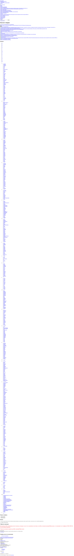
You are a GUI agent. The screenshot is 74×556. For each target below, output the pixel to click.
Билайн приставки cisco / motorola (7, 495)
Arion (4, 88)
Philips (4, 348)
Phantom (4, 347)
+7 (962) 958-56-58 (2, 2)
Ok (3, 327)
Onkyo (4, 332)
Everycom (4, 186)
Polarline (4, 351)
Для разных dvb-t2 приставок (7, 499)
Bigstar (4, 112)
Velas (4, 456)
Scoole (4, 394)
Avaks (4, 96)
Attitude (4, 93)
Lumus (4, 289)
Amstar (4, 83)
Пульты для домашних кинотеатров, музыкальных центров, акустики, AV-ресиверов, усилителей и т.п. (14, 8)
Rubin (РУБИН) (5, 380)
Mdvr (4, 297)
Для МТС (4, 497)
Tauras (4, 427)
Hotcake (4, 236)
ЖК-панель (24, 25)
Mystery (4, 308)
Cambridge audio (5, 122)
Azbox (4, 99)
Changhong (4, 129)
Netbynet (4, 317)
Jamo (4, 257)
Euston (4, 185)
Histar (4, 231)
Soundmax (4, 414)
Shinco (4, 399)
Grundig (4, 217)
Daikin (4, 143)
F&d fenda (4, 190)
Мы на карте (2, 0)
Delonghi (4, 147)
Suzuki (4, 423)
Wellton (4, 473)
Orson (4, 340)
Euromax (4, 182)
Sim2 (4, 404)
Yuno (4, 487)
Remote (4, 368)
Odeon (4, 326)
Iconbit (4, 243)
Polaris (4, 350)
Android (4, 84)
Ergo (4, 180)
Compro (4, 133)
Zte (3, 493)
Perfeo (4, 346)
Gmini (4, 210)
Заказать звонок (7, 2)
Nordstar (4, 322)
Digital (4, 153)
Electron (4, 171)
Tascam (4, 426)
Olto (3, 329)
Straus (4, 418)
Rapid (4, 362)
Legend (4, 282)
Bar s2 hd (4, 104)
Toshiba (4, 440)
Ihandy (4, 246)
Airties (4, 74)
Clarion (4, 132)
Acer (4, 66)
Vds (3, 454)
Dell (3, 146)
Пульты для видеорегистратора (4, 12)
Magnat (4, 291)
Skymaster (4, 407)
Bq (3, 117)
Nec (3, 313)
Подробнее (1, 540)
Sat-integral (4, 388)
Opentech (4, 335)
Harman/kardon (5, 221)
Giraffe (4, 207)
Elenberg (4, 173)
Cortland (4, 135)
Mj (3, 306)
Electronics (4, 172)
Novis (4, 324)
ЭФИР (4, 511)
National (4, 312)
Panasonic (4, 343)
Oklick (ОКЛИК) (5, 328)
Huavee (4, 238)
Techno (4, 430)
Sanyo (4, 387)
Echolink (4, 163)
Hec (3, 225)
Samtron (4, 385)
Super (4, 421)
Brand (4, 118)
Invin (4, 252)
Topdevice (4, 439)
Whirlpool (4, 477)
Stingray (4, 417)
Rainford (4, 361)
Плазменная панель (28, 25)
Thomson (4, 436)
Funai (4, 198)
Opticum (4, 336)
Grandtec (4, 215)
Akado (4, 76)
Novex (4, 323)
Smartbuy (4, 411)
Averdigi (4, 97)
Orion (4, 339)
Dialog (4, 152)
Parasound (4, 345)
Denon (4, 149)
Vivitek (4, 468)
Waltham (4, 471)
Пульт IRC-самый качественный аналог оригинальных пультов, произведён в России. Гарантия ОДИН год (14, 14)
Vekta (4, 455)
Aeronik (4, 70)
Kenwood (4, 266)
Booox (4, 116)
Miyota (4, 305)
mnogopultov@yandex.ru (3, 1)
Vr (3, 469)
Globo (4, 209)
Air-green (4, 73)
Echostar (4, 164)
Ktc (3, 276)
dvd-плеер (6, 29)
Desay (4, 150)
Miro (4, 303)
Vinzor (4, 464)
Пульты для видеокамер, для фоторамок (5, 10)
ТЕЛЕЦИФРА (5, 507)
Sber (3, 390)
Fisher (4, 194)
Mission (4, 304)
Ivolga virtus (4, 254)
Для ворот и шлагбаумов (6, 498)
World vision (5, 480)
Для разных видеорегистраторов (7, 500)
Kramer (4, 274)
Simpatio (4, 405)
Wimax (4, 478)
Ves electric (4, 460)
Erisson (4, 181)
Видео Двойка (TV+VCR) (10, 25)
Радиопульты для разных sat (7, 505)
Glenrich (4, 208)
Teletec (4, 433)
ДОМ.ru (4, 496)
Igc (3, 245)
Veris (4, 458)
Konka (4, 272)
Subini (4, 420)
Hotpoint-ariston (5, 237)
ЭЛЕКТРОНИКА (5, 510)
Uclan (4, 448)
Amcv (4, 81)
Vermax (4, 459)
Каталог (4, 20)
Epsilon (4, 179)
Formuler (4, 195)
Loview (4, 287)
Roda (4, 373)
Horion (4, 235)
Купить (4, 540)
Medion (4, 298)
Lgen (4, 285)
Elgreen (4, 174)
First (3, 193)
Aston (4, 90)
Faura (4, 191)
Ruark (4, 379)
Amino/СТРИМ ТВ (5, 82)
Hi (3, 227)
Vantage (4, 452)
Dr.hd (4, 158)
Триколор (4, 508)
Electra (4, 170)
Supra (4, 422)
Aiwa (4, 75)
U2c (3, 447)
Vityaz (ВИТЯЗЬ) (5, 467)
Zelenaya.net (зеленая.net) (6, 491)
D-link (4, 140)
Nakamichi (4, 310)
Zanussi (4, 490)
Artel (4, 89)
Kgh (3, 267)
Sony (4, 413)
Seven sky (4, 397)
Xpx (3, 483)
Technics (4, 429)
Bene (4, 109)
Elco (4, 168)
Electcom (4, 169)
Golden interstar (5, 211)
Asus (4, 91)
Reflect (4, 367)
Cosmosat (4, 136)
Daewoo (4, 141)
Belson (4, 108)
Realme (4, 364)
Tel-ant (4, 432)
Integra (4, 249)
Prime (4, 356)
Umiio (4, 449)
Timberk (4, 437)
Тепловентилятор (2, 33)
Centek (4, 127)
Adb (3, 68)
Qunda (4, 360)
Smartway (4, 412)
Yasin (4, 486)
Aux (3, 95)
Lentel (4, 283)
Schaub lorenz (5, 392)
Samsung (4, 384)
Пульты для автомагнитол (3, 7)
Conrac (4, 134)
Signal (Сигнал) (5, 403)
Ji (3, 261)
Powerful (4, 352)
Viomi (4, 465)
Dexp (4, 151)
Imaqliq (4, 247)
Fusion (4, 199)
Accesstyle (4, 65)
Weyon (4, 476)
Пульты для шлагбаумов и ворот (13, 38)
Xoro (4, 482)
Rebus (4, 365)
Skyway (4, 409)
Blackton (4, 113)
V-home (4, 451)
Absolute (4, 64)
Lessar (4, 284)
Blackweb (4, 114)
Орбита (4, 503)
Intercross (4, 250)
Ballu (4, 103)
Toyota (4, 441)
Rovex (4, 377)
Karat (4, 264)
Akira (4, 77)
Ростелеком (4, 506)
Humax (4, 240)
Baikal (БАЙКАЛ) (5, 102)
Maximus (4, 293)
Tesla (4, 434)
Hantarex (4, 220)
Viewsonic (4, 463)
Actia (4, 67)
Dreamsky (4, 159)
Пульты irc (4, 504)
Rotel (4, 376)
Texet (4, 435)
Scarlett (4, 391)
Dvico (4, 160)
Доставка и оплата (2, 17)
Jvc (3, 262)
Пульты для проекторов (10, 36)
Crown (4, 137)
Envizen (4, 177)
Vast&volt (4, 453)
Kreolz (4, 275)
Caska (4, 126)
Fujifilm (4, 196)
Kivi (3, 270)
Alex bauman (5, 79)
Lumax (4, 288)
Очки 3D (1, 13)
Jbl (3, 259)
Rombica (4, 375)
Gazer (4, 203)
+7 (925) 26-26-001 (2, 543)
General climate (5, 205)
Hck (3, 223)
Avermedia (4, 98)
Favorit (4, 192)
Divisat (4, 156)
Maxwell (4, 294)
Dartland (4, 145)
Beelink (4, 106)
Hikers (4, 228)
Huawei (4, 239)
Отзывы (1, 19)
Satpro (4, 389)
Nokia (4, 320)
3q (3, 513)
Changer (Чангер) (5, 128)
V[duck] (4, 470)
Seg (3, 395)
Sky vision (4, 408)
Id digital (4, 244)
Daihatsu (4, 142)
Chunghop (4, 131)
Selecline (4, 396)
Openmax (4, 334)
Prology (4, 358)
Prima (4, 355)
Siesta (4, 402)
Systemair (4, 424)
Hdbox (4, 224)
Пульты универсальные (3, 9)
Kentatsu (4, 265)
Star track (4, 416)
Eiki (3, 167)
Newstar (4, 318)
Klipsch (4, 271)
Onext (4, 330)
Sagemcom (4, 383)
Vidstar (4, 462)
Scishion (4, 393)
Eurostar (4, 184)
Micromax (4, 302)
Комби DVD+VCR (10, 29)
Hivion (4, 233)
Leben (4, 279)
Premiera (4, 353)
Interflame (4, 251)
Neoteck (4, 315)
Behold (4, 107)
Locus (4, 286)
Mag (4, 290)
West (4, 474)
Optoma (4, 337)
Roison (4, 374)
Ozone (4, 341)
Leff (3, 281)
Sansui (4, 386)
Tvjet (4, 444)
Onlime (4, 333)
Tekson (4, 431)
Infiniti (4, 248)
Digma (4, 154)
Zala (3, 489)
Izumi (4, 255)
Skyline (4, 406)
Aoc (3, 85)
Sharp (4, 398)
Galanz (4, 201)
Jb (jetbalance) (5, 258)
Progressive (4, 357)
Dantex (4, 144)
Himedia (4, 229)
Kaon (4, 263)
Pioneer (4, 349)
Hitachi (4, 232)
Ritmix (4, 371)
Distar (4, 155)
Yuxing (4, 488)
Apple (4, 86)
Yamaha (4, 485)
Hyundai (4, 241)
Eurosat (4, 183)
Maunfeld (4, 292)
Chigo (4, 130)
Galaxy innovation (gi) (6, 202)
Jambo (4, 256)
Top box (4, 438)
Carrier (4, 125)
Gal (3, 200)
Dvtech (4, 161)
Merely (4, 299)
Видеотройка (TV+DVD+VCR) (18, 25)
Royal (4, 378)
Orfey (4, 338)
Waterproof (4, 472)
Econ (4, 165)
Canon (4, 124)
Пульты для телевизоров (10, 24)
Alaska (4, 78)
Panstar (4, 344)
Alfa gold (4, 80)
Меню (1, 5)
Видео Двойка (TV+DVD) (3, 25)
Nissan (4, 319)
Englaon (4, 176)
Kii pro (4, 268)
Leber (4, 280)
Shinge (4, 400)
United (4, 450)
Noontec (4, 321)
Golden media (5, 212)
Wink (4, 479)
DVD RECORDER (2, 29)
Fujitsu (4, 197)
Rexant (4, 369)
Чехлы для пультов (2, 16)
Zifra (4, 492)
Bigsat (4, 111)
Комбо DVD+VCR (15, 29)
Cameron (4, 123)
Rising (4, 370)
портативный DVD (20, 29)
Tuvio (4, 442)
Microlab (4, 301)
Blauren (4, 115)
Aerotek (4, 71)
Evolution (4, 188)
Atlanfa (4, 92)
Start (4, 415)
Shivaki (4, 401)
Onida (4, 331)
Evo (3, 187)
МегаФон (4, 502)
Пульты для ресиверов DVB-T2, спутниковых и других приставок (9, 11)
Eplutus (4, 178)
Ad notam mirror (5, 69)
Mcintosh (4, 295)
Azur (4, 100)
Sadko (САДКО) (5, 382)
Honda (4, 234)
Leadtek (4, 278)
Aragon (4, 87)
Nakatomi (4, 311)
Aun (3, 94)
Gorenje (4, 214)
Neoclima (4, 314)
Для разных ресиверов (6, 501)
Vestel (4, 461)
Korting (4, 273)
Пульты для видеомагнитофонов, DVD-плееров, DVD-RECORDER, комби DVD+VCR (35, 28)
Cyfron (4, 138)
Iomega (4, 253)
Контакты (1, 18)
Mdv (4, 296)
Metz (4, 300)
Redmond (4, 366)
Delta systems (5, 148)
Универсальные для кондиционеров (5, 30)
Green (4, 216)
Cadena (4, 121)
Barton (4, 105)
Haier (4, 219)
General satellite (5, 206)
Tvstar (4, 445)
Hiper (4, 230)
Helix (4, 226)
